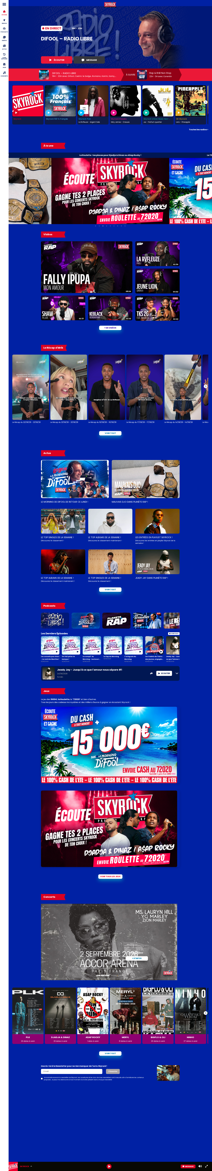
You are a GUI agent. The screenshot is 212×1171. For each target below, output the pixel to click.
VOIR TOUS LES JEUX (110, 876)
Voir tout (110, 433)
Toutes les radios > (198, 129)
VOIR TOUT (110, 589)
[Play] (109, 1166)
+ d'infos (137, 958)
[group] (110, 1166)
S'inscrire (112, 1071)
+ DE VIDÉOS (110, 327)
